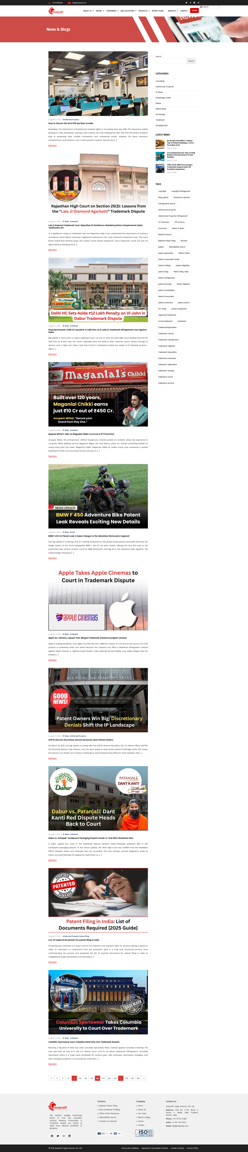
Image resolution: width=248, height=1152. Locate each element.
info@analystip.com (79, 3)
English (205, 7)
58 (126, 1078)
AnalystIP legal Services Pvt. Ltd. (68, 1148)
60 (138, 1078)
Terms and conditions (130, 1148)
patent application (165, 253)
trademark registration (167, 364)
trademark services (166, 383)
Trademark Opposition (167, 352)
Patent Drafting (164, 265)
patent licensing (165, 284)
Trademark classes (166, 334)
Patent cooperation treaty (168, 259)
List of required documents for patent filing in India (73, 940)
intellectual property (167, 210)
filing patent (163, 197)
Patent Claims (184, 253)
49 (115, 1078)
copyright (162, 191)
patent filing (163, 272)
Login (194, 10)
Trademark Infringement (168, 340)
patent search (183, 303)
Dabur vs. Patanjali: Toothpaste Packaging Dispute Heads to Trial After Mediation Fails (90, 838)
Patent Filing (158, 11)
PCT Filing (162, 309)
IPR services (179, 222)
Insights (172, 11)
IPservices (162, 228)
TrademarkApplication (167, 327)
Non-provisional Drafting (109, 1110)
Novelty (184, 241)
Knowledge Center (163, 98)
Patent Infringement (166, 278)
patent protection (165, 303)
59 (132, 1078)
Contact (184, 11)
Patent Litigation (183, 284)
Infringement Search (166, 204)
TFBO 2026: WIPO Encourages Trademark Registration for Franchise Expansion (180, 167)
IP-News (66, 221)
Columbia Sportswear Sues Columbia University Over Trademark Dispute (84, 1042)
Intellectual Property (71, 120)
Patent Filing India (180, 272)
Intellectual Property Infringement (172, 216)
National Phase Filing (167, 241)
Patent (99, 11)
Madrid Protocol (165, 234)
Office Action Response (109, 1113)
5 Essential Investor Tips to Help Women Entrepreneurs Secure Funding (181, 155)
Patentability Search (177, 247)
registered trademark (167, 315)
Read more (52, 145)
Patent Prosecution (166, 296)
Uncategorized (162, 125)
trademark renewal (166, 371)
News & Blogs (144, 1117)
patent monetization (166, 290)
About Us (87, 11)
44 (86, 1078)
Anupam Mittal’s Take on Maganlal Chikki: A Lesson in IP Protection (81, 434)
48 (109, 1078)
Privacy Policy (192, 1148)
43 (80, 1078)
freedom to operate (181, 197)
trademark (182, 321)
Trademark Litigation (166, 346)
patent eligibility (182, 265)
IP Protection (163, 222)
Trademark (111, 11)
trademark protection (167, 358)
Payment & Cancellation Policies (155, 1148)
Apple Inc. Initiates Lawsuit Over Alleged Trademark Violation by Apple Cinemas (87, 638)
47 (103, 1078)
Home (140, 1106)
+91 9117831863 (57, 3)
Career (141, 1121)
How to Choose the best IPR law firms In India (70, 123)
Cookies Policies (177, 1148)
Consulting (160, 81)
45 (92, 1078)
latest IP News (178, 228)
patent (161, 247)
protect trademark (179, 309)
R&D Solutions (127, 11)
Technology (160, 114)
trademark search (165, 377)
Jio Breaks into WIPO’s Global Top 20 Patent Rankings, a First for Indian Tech (180, 143)
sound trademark (165, 321)
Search (158, 56)
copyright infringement (180, 191)
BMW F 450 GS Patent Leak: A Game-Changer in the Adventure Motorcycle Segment (88, 536)
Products (143, 11)
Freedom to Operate (108, 1121)
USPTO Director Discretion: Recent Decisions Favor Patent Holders (80, 740)
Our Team (142, 1113)
